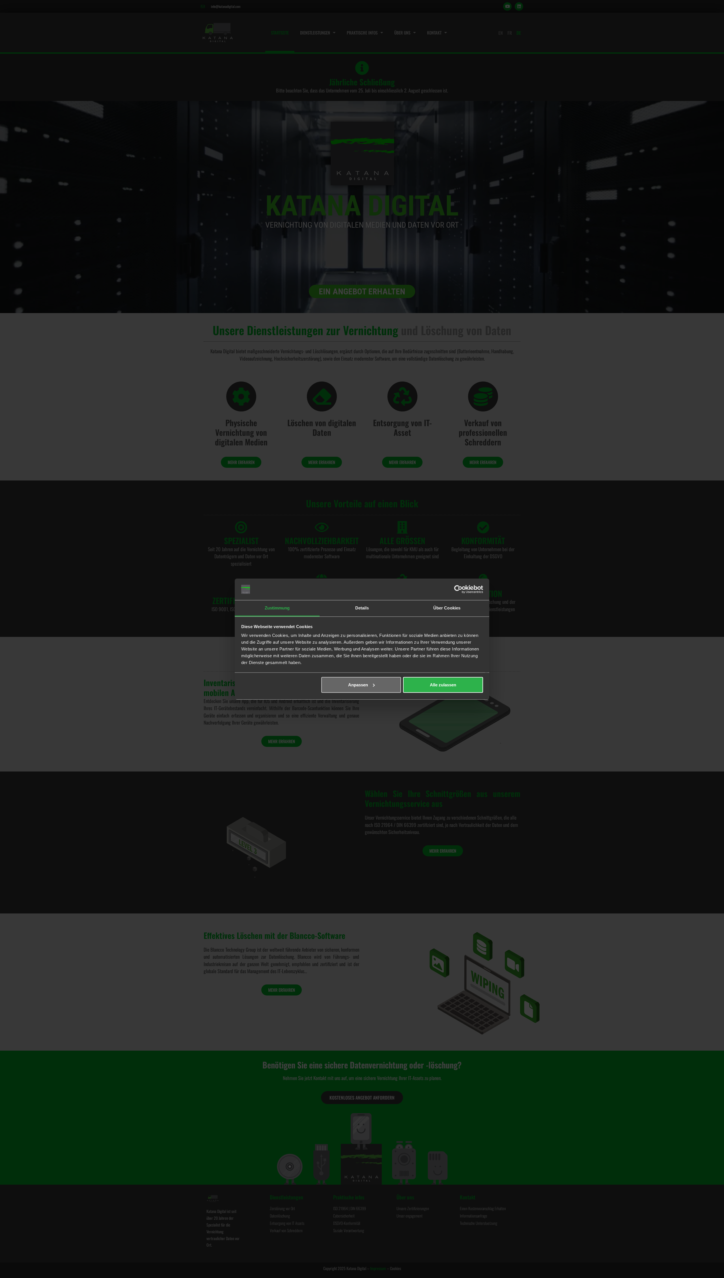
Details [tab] (362, 607)
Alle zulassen (443, 684)
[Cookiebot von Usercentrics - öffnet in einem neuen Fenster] (458, 589)
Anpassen (358, 684)
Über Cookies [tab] (446, 607)
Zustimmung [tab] (277, 607)
